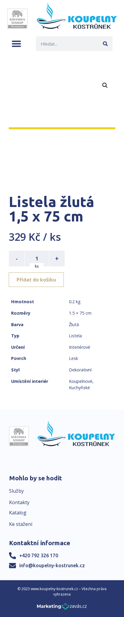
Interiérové (79, 347)
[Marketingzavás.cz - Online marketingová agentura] (62, 608)
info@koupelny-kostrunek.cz (52, 565)
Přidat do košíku (36, 279)
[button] (16, 44)
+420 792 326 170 (38, 555)
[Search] (105, 43)
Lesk (73, 358)
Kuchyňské (79, 387)
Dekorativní (80, 370)
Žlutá (74, 324)
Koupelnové (80, 381)
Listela (75, 336)
